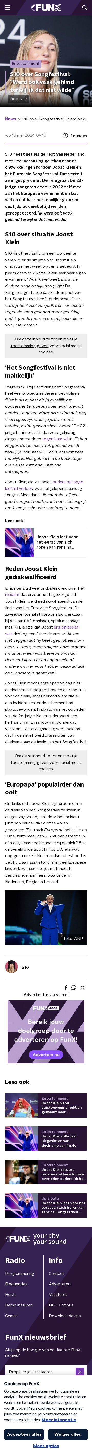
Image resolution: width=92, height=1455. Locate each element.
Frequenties (16, 1284)
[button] (8, 7)
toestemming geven (30, 346)
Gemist (11, 1316)
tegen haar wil (55, 439)
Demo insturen (19, 1305)
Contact (56, 1274)
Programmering (19, 1274)
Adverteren (60, 1284)
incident (12, 595)
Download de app (65, 1316)
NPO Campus (61, 1305)
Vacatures (58, 1295)
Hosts (11, 1295)
